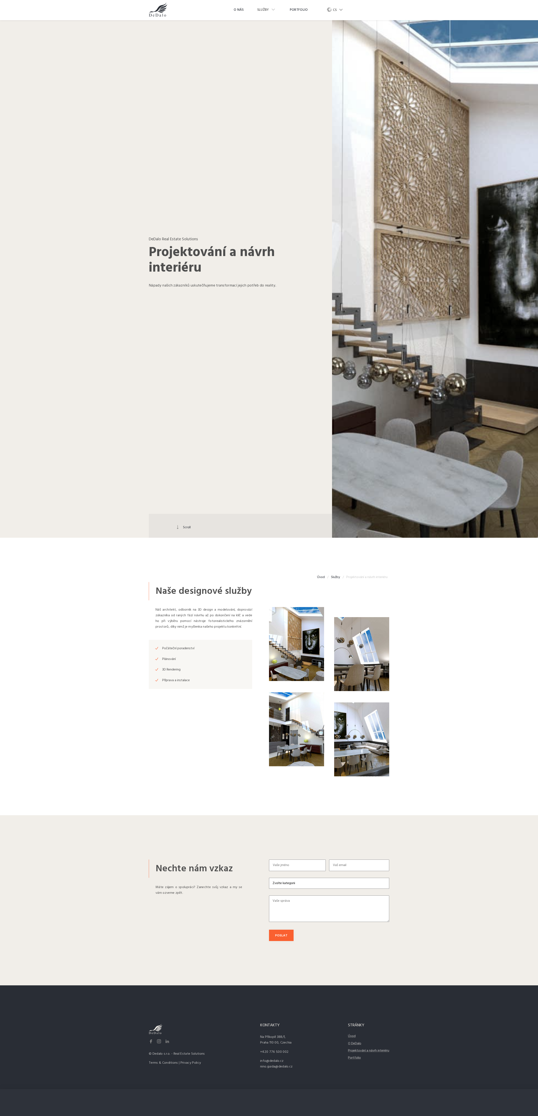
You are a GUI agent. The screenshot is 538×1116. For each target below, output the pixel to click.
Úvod (321, 577)
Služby (263, 10)
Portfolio (299, 10)
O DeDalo (354, 1043)
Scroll (187, 527)
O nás (239, 10)
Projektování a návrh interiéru (368, 1050)
